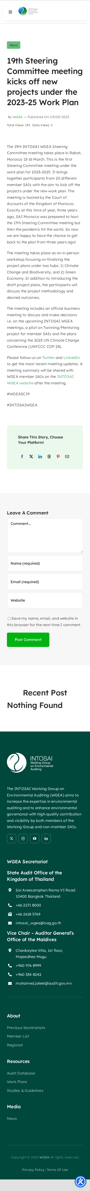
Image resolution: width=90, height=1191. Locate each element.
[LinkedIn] (40, 456)
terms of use (57, 1170)
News (14, 45)
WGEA (18, 117)
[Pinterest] (58, 456)
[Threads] (49, 456)
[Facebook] (22, 456)
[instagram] (23, 838)
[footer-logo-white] (30, 754)
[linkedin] (46, 838)
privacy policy (33, 1170)
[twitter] (11, 838)
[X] (31, 456)
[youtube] (34, 838)
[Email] (67, 456)
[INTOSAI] (34, 8)
